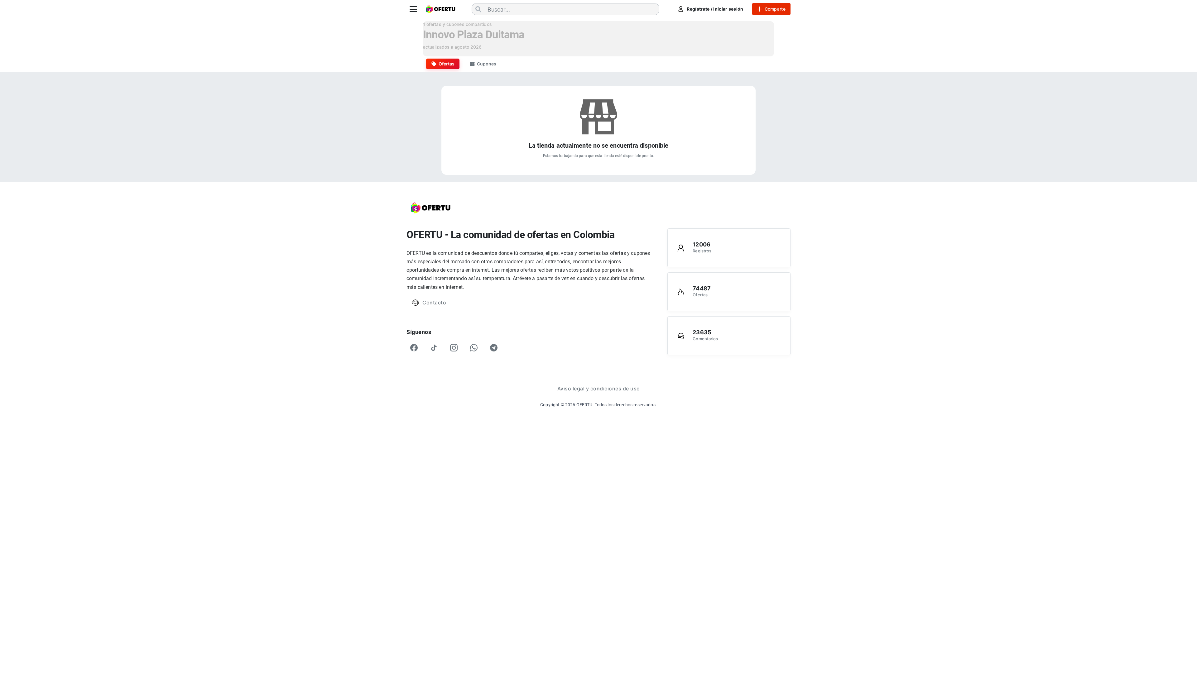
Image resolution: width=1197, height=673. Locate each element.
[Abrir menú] (413, 9)
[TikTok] (433, 347)
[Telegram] (493, 347)
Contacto (434, 302)
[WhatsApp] (473, 347)
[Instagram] (453, 347)
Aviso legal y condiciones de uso (598, 388)
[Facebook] (413, 347)
